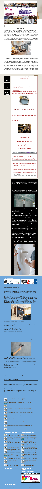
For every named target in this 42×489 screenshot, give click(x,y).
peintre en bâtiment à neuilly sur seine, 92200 (11, 418)
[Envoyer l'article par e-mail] (16, 174)
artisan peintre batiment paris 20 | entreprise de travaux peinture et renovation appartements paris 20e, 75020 (13, 434)
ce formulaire (28, 152)
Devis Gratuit (29, 26)
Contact (23, 26)
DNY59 (30, 487)
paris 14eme (35, 175)
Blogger (33, 487)
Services (7, 84)
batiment (20, 175)
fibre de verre (28, 175)
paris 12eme (32, 175)
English (12, 26)
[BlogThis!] (18, 174)
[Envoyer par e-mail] (17, 174)
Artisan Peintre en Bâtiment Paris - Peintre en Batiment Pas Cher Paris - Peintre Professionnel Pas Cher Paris (13, 454)
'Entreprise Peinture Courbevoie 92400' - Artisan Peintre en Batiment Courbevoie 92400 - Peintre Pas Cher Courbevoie (30, 441)
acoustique (14, 175)
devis (23, 175)
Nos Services (17, 26)
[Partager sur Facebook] (19, 174)
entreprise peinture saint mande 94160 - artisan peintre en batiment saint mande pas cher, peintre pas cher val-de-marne (18, 421)
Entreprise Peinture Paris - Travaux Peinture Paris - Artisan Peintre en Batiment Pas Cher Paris (16, 398)
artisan (19, 175)
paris (30, 175)
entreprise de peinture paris (28, 122)
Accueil (7, 26)
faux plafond (26, 175)
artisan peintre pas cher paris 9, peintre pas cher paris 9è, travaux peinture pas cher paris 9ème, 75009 (30, 464)
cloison (22, 175)
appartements (16, 175)
